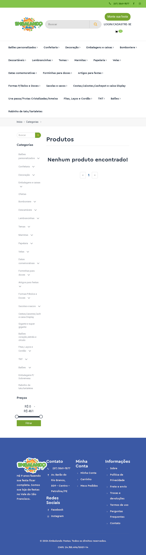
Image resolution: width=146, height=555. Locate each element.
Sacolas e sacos (56, 86)
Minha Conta (88, 473)
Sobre (113, 468)
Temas (63, 60)
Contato (115, 523)
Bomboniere (128, 47)
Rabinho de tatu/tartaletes (25, 111)
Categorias (32, 121)
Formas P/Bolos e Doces (23, 86)
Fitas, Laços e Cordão (77, 98)
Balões (115, 98)
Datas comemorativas (22, 73)
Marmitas (80, 60)
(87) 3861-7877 (120, 3)
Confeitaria (51, 47)
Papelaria (99, 60)
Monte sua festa (117, 16)
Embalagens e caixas (99, 47)
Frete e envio (118, 486)
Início (19, 121)
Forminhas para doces (57, 73)
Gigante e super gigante (27, 325)
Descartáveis (16, 60)
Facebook (57, 509)
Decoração (72, 47)
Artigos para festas (90, 73)
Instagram (57, 516)
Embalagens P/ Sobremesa (26, 377)
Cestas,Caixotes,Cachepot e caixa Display (99, 86)
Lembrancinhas (42, 60)
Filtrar (29, 423)
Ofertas (23, 194)
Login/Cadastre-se (117, 24)
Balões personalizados (22, 47)
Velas (116, 60)
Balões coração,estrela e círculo (27, 336)
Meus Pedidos (89, 485)
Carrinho (86, 479)
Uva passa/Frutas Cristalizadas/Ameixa (33, 98)
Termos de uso (119, 505)
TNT (101, 98)
